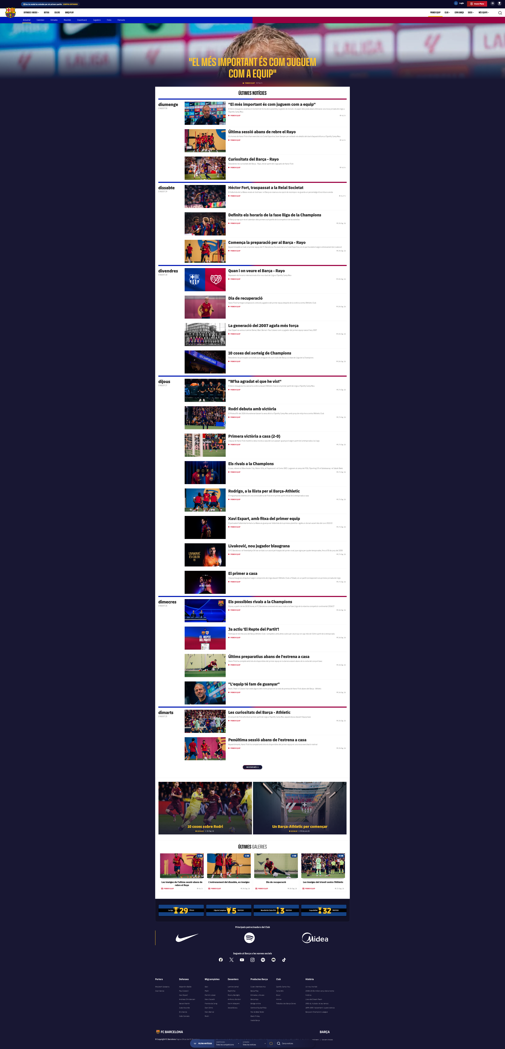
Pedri (207, 991)
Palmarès (121, 20)
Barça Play (69, 12)
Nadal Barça (255, 1020)
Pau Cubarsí (183, 991)
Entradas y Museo (257, 995)
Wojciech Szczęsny (162, 987)
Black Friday (255, 1016)
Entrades (54, 20)
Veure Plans (479, 3)
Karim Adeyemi (234, 1003)
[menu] (499, 3)
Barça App (254, 999)
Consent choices (327, 1039)
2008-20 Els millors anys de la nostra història (319, 993)
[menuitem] (499, 3)
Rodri (207, 1016)
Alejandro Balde (185, 987)
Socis (470, 12)
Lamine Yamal (233, 987)
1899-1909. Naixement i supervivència (320, 1008)
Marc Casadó (210, 999)
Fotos (109, 20)
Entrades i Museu (30, 12)
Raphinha (231, 991)
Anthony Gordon (234, 999)
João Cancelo (184, 1016)
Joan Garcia (159, 991)
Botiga (46, 12)
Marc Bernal (209, 1012)
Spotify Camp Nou (283, 987)
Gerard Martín (184, 1003)
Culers (57, 12)
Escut (278, 995)
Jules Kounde (184, 1008)
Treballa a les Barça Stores (286, 1003)
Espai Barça (459, 12)
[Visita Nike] (187, 938)
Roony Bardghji (234, 995)
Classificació (82, 20)
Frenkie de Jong (211, 1003)
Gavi (206, 987)
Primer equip (435, 12)
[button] (227, 1043)
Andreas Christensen (187, 999)
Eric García (183, 1012)
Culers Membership (258, 987)
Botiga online (256, 1003)
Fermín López (210, 995)
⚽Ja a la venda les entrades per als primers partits (50, 4)
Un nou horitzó (311, 987)
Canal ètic (280, 991)
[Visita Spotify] (249, 938)
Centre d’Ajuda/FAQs (259, 1008)
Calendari (40, 20)
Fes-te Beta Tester (257, 1012)
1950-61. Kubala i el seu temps (317, 1003)
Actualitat (26, 20)
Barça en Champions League (316, 1012)
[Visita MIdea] (314, 938)
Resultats (67, 20)
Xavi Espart (183, 995)
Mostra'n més (254, 767)
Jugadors (97, 20)
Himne (278, 999)
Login (460, 3)
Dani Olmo (209, 1008)
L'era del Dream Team (313, 999)
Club (446, 12)
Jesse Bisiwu (233, 1008)
